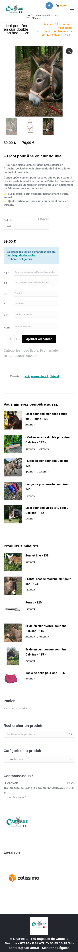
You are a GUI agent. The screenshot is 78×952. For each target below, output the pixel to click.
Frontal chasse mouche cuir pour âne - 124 (48, 581)
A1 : (6, 272)
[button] (69, 51)
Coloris (8, 220)
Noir (27, 376)
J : (6, 314)
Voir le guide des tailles (21, 255)
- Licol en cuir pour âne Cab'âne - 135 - (47, 463)
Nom (7, 327)
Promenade (49, 350)
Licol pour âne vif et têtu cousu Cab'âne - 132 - (46, 510)
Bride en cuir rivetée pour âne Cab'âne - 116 (46, 628)
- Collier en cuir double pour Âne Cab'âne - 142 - (47, 440)
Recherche (70, 734)
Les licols (30, 350)
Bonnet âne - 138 (36, 555)
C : (5, 304)
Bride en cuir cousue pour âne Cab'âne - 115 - (46, 652)
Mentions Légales (55, 948)
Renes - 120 (33, 602)
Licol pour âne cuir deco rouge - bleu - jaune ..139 (47, 416)
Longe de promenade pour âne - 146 (47, 487)
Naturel (54, 376)
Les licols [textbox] (15, 759)
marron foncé (39, 376)
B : (5, 293)
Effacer (43, 219)
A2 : (6, 283)
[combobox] (39, 759)
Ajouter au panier (39, 339)
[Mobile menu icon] (72, 11)
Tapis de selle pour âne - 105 (45, 673)
